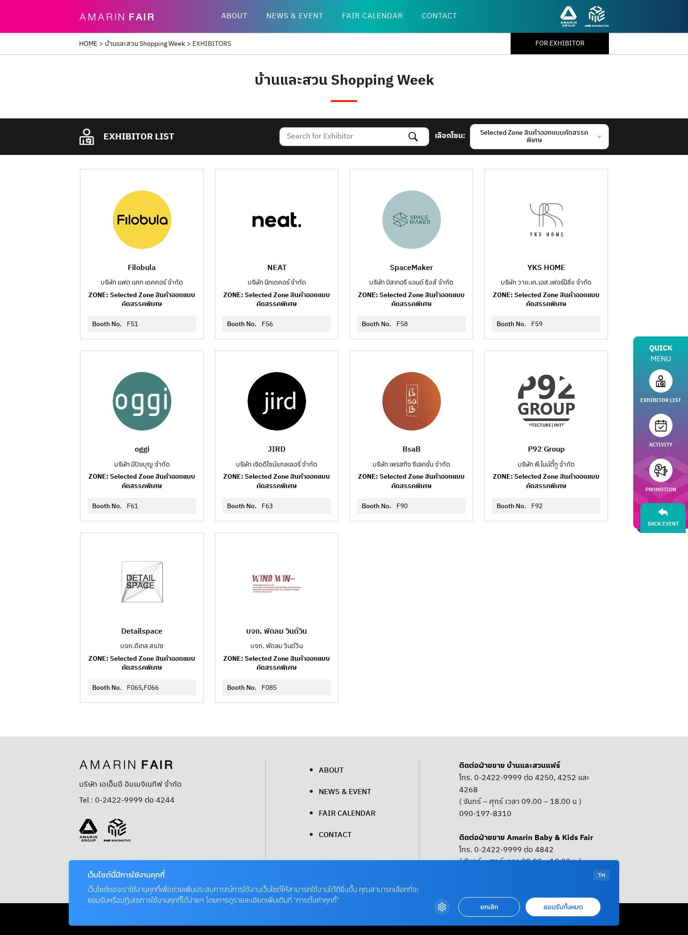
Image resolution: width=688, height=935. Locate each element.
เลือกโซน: (450, 136)
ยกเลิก (489, 907)
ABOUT (234, 16)
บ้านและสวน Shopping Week (145, 44)
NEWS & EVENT (294, 16)
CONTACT (439, 16)
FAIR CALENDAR (372, 16)
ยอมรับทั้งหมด (563, 907)
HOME (88, 44)
